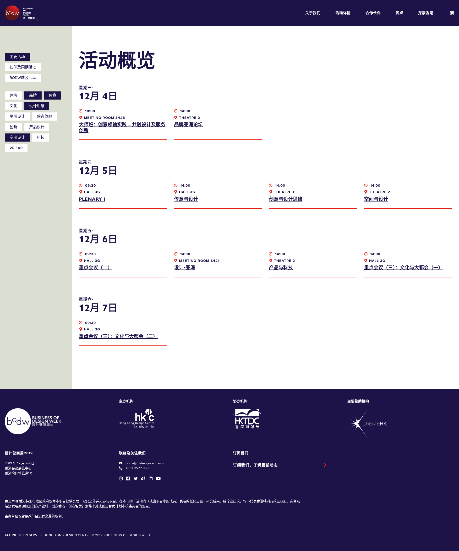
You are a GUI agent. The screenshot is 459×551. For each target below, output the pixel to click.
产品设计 (36, 127)
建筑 (13, 95)
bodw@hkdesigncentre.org (145, 463)
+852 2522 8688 (138, 468)
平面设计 (17, 116)
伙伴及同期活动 (23, 67)
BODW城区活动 (23, 77)
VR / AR (16, 148)
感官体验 (44, 116)
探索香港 (425, 13)
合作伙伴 (373, 13)
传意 (52, 95)
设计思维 (36, 106)
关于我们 (313, 13)
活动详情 (343, 13)
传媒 (399, 13)
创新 (13, 127)
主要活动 (17, 56)
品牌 (33, 95)
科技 (40, 137)
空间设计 (17, 137)
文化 (13, 106)
